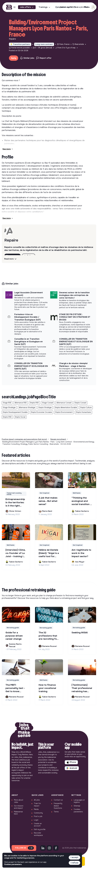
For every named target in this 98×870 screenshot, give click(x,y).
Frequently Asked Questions (58, 805)
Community (38, 813)
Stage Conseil (47, 403)
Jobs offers (25, 7)
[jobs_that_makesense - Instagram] (49, 848)
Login (36, 820)
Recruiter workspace (38, 834)
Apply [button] (13, 58)
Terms (56, 812)
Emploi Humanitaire (83, 412)
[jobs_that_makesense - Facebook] (55, 848)
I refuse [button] (74, 862)
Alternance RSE (21, 403)
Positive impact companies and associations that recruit (24, 439)
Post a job (38, 816)
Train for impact (37, 804)
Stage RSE (7, 403)
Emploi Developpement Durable (15, 412)
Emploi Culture (86, 407)
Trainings (43, 7)
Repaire (11, 240)
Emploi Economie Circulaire (41, 412)
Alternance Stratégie (27, 407)
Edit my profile (39, 829)
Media (36, 809)
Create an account (38, 824)
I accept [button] (74, 857)
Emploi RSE (34, 403)
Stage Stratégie (9, 407)
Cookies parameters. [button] (13, 864)
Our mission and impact (18, 807)
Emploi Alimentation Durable (66, 407)
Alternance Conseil (64, 403)
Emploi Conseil (80, 403)
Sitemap (77, 806)
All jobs (37, 800)
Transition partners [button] (20, 44)
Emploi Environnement (64, 412)
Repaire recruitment (58, 439)
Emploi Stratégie (45, 407)
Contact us (58, 800)
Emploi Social (20, 417)
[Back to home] (24, 730)
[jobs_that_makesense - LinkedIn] (43, 848)
